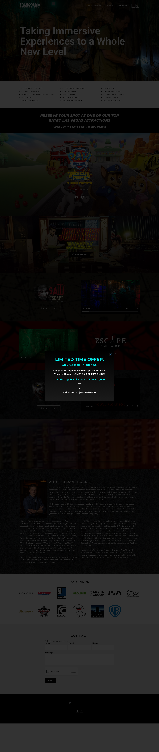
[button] (111, 354)
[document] (79, 376)
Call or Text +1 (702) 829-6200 (79, 392)
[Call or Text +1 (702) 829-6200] (79, 386)
